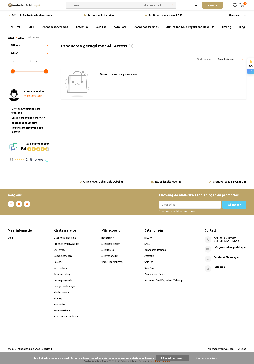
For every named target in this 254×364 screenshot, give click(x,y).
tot (28, 61)
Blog (242, 27)
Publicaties (59, 304)
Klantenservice (237, 15)
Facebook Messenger (226, 257)
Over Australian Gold (65, 237)
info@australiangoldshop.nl (230, 247)
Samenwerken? (62, 310)
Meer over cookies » (206, 358)
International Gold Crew (66, 316)
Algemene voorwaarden (66, 243)
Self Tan (100, 27)
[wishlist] (235, 5)
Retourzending (62, 274)
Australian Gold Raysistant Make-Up (190, 27)
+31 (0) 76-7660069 (225, 237)
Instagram (19, 204)
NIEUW (15, 27)
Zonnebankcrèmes (146, 27)
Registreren (107, 237)
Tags (21, 37)
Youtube (27, 204)
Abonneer (234, 204)
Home (11, 37)
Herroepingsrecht (63, 280)
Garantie (58, 262)
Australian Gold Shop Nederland (35, 349)
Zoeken (172, 5)
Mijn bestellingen (110, 243)
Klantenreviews (62, 292)
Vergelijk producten (112, 262)
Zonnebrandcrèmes (55, 27)
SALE (31, 27)
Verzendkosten (62, 268)
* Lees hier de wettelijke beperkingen (177, 211)
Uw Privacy (59, 249)
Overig (226, 27)
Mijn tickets (107, 249)
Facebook (11, 204)
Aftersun (82, 27)
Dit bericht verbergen (172, 358)
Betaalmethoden (63, 256)
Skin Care (120, 27)
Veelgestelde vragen (65, 286)
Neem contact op (33, 95)
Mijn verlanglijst (109, 256)
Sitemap (58, 298)
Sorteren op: (204, 59)
